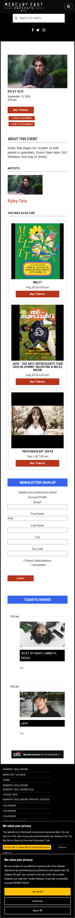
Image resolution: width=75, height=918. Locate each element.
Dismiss (63, 847)
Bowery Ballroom (15, 769)
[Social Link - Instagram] (43, 30)
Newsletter (39, 565)
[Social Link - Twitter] (38, 30)
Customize (37, 901)
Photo (7, 852)
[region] (37, 886)
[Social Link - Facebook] (32, 30)
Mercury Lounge (14, 774)
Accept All (37, 891)
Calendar (9, 805)
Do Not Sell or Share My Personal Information (27, 847)
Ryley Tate (17, 201)
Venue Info (10, 794)
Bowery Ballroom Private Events (26, 799)
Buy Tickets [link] (20, 110)
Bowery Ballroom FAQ (18, 789)
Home (6, 780)
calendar (9, 816)
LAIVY (24, 723)
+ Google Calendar (22, 118)
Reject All (37, 910)
